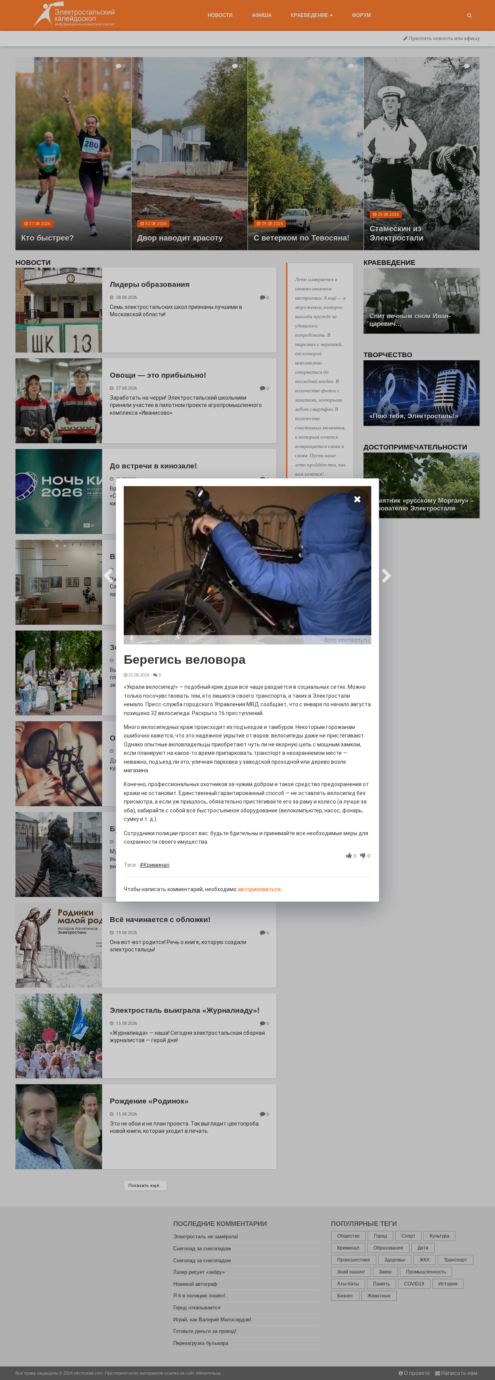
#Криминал (154, 865)
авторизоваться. (260, 889)
